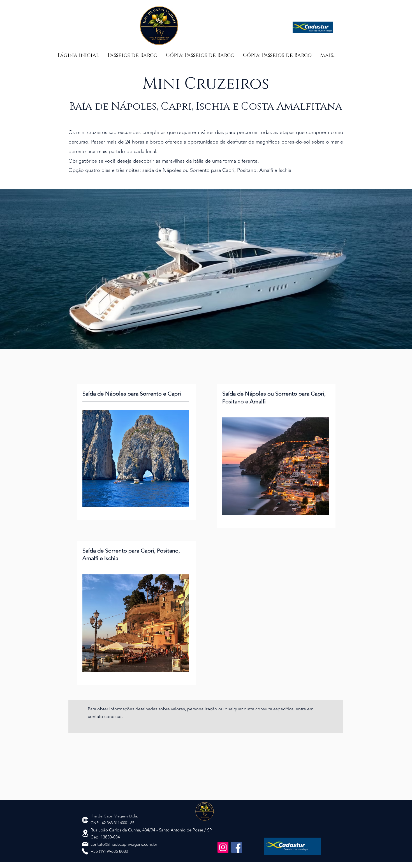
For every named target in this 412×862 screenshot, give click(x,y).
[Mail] (85, 844)
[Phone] (85, 851)
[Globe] (85, 820)
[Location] (85, 833)
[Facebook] (236, 847)
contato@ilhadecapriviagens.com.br (124, 844)
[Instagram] (222, 847)
